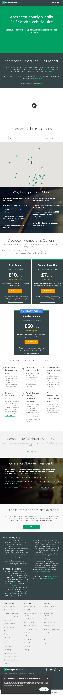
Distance (46, 135)
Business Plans (52, 692)
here (41, 84)
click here (48, 71)
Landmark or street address (16, 135)
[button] (34, 177)
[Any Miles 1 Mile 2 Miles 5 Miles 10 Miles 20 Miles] (49, 138)
